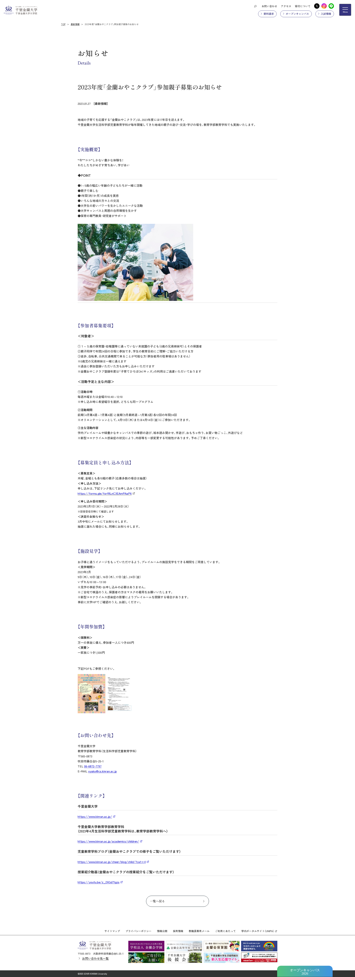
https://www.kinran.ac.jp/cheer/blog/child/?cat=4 (112, 861)
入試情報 (326, 14)
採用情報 (178, 931)
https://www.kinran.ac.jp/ (95, 816)
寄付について (302, 6)
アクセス (286, 6)
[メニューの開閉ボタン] (345, 10)
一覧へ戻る (157, 901)
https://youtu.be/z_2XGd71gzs (98, 882)
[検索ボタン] (255, 6)
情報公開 (162, 931)
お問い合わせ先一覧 (95, 958)
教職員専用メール (199, 931)
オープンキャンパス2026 (305, 971)
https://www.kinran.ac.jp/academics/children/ (108, 841)
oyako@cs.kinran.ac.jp (102, 771)
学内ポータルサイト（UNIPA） (257, 931)
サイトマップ (112, 931)
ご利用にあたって (225, 931)
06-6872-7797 (93, 766)
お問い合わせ (269, 6)
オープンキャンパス (297, 14)
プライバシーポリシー (138, 931)
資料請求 (268, 14)
